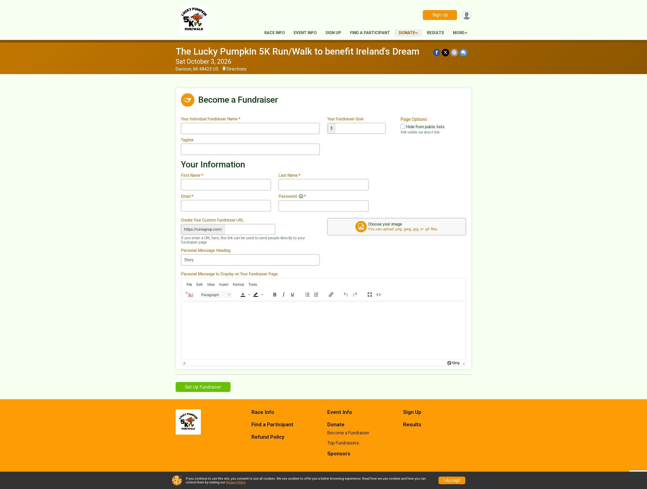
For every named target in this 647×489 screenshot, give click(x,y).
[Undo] (346, 294)
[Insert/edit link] (331, 294)
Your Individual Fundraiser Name (210, 119)
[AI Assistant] (188, 294)
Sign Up (440, 14)
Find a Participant (370, 32)
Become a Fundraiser (348, 432)
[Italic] (283, 294)
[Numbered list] (316, 294)
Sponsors (338, 454)
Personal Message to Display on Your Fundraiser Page (229, 274)
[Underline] (292, 294)
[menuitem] (189, 284)
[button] (245, 294)
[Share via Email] (454, 52)
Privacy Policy (235, 482)
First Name (192, 175)
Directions (236, 69)
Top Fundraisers (343, 443)
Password (292, 196)
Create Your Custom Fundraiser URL (212, 220)
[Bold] (274, 294)
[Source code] (378, 294)
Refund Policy (267, 437)
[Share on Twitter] (445, 52)
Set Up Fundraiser (203, 387)
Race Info (274, 32)
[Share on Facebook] (436, 52)
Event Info (305, 32)
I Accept (452, 480)
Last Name (290, 175)
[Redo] (355, 294)
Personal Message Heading (205, 250)
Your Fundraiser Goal (345, 119)
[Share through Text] (463, 52)
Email (187, 196)
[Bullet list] (307, 294)
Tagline (187, 140)
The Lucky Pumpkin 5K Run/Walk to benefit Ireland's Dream (298, 51)
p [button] (184, 363)
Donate (407, 32)
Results (435, 32)
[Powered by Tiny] (453, 363)
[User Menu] (466, 15)
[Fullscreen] (369, 294)
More (458, 32)
